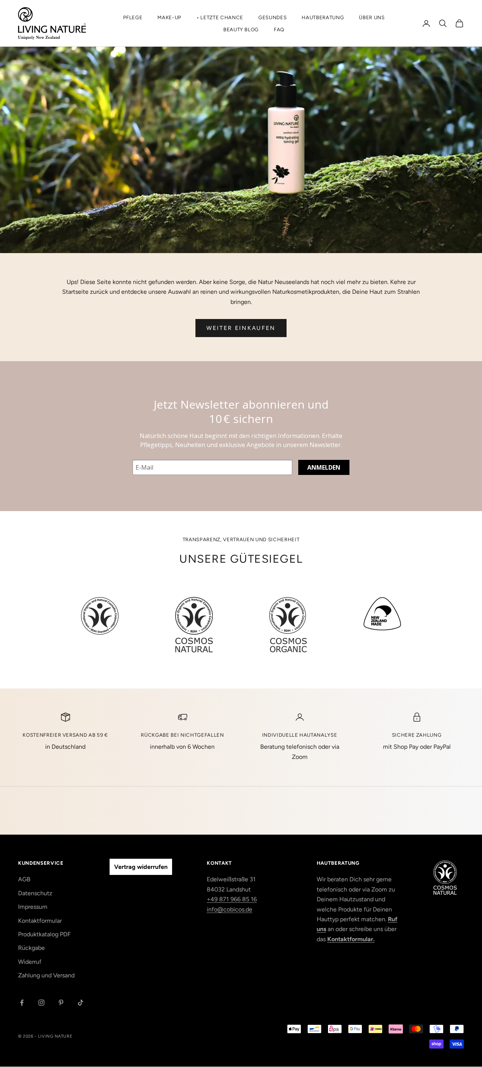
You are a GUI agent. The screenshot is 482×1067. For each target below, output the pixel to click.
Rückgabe (31, 947)
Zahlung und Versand (46, 975)
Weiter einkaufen (241, 328)
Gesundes (272, 17)
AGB (24, 879)
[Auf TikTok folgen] (80, 1002)
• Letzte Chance (220, 17)
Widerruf (29, 961)
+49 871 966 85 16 (232, 899)
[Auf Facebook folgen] (22, 1002)
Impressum (32, 906)
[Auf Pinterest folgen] (61, 1002)
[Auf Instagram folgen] (41, 1002)
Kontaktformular (40, 920)
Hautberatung (323, 17)
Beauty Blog (241, 29)
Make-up (169, 17)
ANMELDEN (323, 467)
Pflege (133, 17)
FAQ (279, 29)
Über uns (371, 17)
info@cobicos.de (229, 909)
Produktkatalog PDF (44, 934)
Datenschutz (35, 893)
